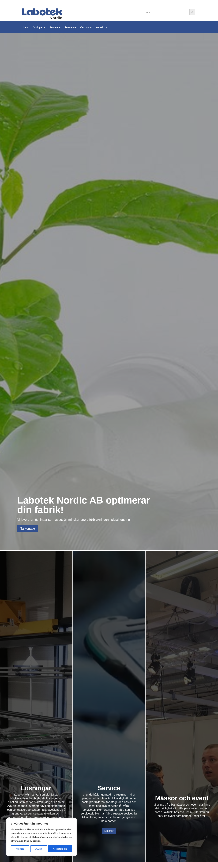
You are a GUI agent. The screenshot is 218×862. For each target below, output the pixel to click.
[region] (41, 837)
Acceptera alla (60, 848)
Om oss (84, 27)
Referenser (70, 27)
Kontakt (100, 27)
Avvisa (38, 848)
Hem (25, 27)
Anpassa (20, 848)
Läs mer (108, 830)
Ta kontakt (27, 528)
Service (53, 27)
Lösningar (37, 27)
